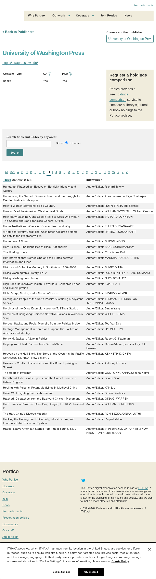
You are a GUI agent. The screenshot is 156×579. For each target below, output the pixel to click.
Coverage (82, 15)
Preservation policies (15, 517)
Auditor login (10, 536)
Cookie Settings (61, 572)
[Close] (149, 549)
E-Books (75, 143)
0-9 (12, 172)
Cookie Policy (120, 561)
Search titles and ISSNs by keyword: (31, 137)
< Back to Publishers (18, 32)
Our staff (8, 530)
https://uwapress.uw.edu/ (20, 62)
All (6, 172)
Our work (58, 15)
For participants (143, 5)
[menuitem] (36, 16)
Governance (10, 524)
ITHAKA (143, 487)
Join (5, 498)
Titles (7, 179)
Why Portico (36, 15)
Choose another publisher (124, 32)
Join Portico (108, 15)
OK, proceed (91, 572)
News (128, 15)
